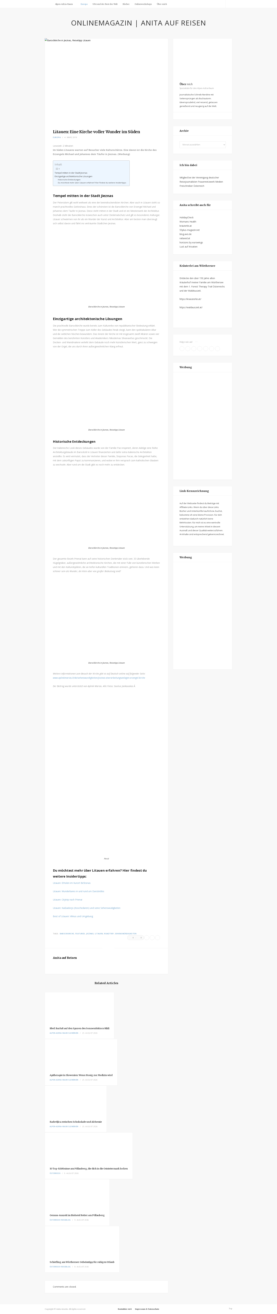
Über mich (162, 4)
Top (230, 1308)
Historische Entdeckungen (69, 179)
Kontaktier (125, 1309)
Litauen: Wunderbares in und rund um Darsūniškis (78, 891)
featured (80, 933)
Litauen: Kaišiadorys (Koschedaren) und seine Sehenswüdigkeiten (86, 907)
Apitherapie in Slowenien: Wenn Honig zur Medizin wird (81, 1075)
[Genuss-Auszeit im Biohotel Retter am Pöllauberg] (77, 1194)
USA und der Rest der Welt (105, 4)
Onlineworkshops (143, 4)
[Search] (229, 4)
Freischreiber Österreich (192, 185)
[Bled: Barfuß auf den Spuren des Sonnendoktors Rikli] (79, 1007)
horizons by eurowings (191, 242)
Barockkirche (67, 933)
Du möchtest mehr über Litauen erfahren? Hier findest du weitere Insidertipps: (92, 182)
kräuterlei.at (186, 225)
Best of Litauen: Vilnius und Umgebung (73, 916)
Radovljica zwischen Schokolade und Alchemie (76, 1121)
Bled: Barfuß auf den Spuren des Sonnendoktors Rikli (79, 1028)
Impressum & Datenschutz (147, 1309)
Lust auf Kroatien (188, 246)
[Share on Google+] (157, 937)
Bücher (126, 4)
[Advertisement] (203, 426)
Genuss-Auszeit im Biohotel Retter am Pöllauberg (77, 1215)
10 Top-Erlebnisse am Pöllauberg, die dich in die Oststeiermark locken (89, 1168)
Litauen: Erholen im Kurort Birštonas (72, 882)
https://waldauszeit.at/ (191, 307)
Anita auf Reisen (65, 958)
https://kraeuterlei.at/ (190, 299)
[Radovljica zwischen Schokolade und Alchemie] (76, 1101)
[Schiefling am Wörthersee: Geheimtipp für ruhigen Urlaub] (82, 1241)
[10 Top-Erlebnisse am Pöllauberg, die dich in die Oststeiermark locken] (89, 1147)
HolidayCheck (186, 217)
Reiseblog (66, 1220)
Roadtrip (109, 933)
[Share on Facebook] (146, 937)
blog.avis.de (186, 234)
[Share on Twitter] (152, 937)
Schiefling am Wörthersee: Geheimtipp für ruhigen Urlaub (82, 1262)
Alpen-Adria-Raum (64, 4)
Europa (84, 4)
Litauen (99, 933)
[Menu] (48, 4)
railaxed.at (185, 238)
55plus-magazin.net (190, 229)
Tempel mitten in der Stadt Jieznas (71, 173)
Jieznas (90, 933)
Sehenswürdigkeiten (125, 933)
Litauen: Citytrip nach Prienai (67, 899)
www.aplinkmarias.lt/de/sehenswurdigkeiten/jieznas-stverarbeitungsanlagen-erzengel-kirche (99, 677)
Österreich (55, 1173)
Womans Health (188, 221)
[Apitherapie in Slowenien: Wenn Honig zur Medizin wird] (81, 1054)
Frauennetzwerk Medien (210, 181)
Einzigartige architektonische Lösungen (73, 176)
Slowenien (73, 1033)
